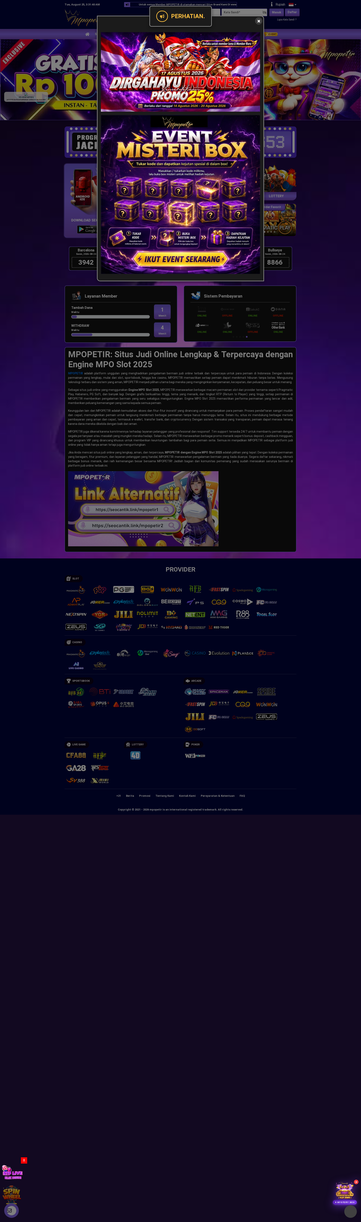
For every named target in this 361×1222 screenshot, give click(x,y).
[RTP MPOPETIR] (12, 1171)
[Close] (258, 21)
